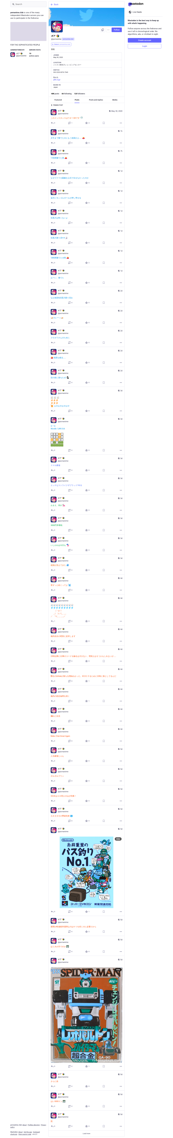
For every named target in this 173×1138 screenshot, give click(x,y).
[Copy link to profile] (102, 30)
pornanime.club (68, 39)
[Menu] (108, 30)
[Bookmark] (103, 122)
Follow (117, 30)
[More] (120, 122)
